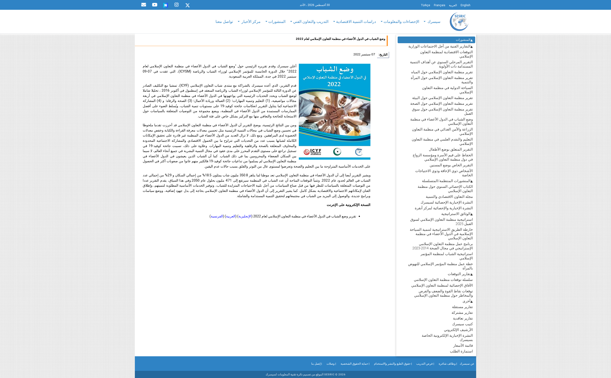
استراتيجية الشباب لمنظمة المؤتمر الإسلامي (447, 256)
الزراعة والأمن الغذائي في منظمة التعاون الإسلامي (442, 131)
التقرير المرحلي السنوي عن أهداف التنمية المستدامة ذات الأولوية (441, 64)
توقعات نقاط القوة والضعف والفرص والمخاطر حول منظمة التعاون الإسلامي (443, 293)
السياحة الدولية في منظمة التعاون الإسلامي (447, 89)
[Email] (143, 4)
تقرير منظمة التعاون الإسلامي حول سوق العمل (442, 111)
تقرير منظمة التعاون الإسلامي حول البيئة (442, 97)
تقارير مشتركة (462, 312)
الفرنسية (217, 216)
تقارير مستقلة (462, 306)
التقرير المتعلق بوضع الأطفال (451, 149)
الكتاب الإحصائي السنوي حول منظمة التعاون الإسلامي (445, 188)
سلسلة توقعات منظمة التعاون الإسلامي (443, 279)
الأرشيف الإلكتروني (458, 329)
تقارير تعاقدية (463, 318)
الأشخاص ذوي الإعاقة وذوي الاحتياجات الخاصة (444, 172)
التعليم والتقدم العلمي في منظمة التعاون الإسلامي (442, 141)
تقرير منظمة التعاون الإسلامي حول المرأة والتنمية (442, 79)
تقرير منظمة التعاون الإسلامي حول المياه (442, 72)
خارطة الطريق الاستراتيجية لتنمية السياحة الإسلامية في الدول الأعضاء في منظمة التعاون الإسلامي (441, 233)
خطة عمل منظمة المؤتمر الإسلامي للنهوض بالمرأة (440, 266)
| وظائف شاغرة (448, 363)
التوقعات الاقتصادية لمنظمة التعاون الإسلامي (446, 54)
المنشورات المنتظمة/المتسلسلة (446, 180)
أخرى (466, 301)
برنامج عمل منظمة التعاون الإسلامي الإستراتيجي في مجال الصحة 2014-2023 (442, 246)
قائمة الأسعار (463, 345)
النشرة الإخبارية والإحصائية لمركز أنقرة (444, 208)
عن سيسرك (467, 363)
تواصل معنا (224, 21)
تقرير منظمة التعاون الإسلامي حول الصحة (441, 103)
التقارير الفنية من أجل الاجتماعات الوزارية (439, 46)
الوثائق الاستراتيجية (455, 213)
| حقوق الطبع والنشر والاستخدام (393, 363)
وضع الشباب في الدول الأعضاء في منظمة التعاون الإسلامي (441, 121)
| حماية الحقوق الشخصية (355, 363)
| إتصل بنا (316, 363)
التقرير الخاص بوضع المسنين (451, 165)
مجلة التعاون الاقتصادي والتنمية (449, 196)
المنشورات (463, 40)
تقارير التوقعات (459, 274)
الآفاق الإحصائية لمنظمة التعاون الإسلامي (442, 285)
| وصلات (331, 363)
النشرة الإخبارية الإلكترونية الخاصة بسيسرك (447, 337)
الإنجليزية (244, 216)
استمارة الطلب (461, 351)
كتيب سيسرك (462, 324)
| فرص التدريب (425, 363)
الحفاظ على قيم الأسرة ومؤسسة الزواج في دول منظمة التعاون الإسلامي (443, 157)
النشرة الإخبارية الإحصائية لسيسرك (447, 202)
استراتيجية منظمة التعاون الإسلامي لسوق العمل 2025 (441, 221)
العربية (230, 216)
